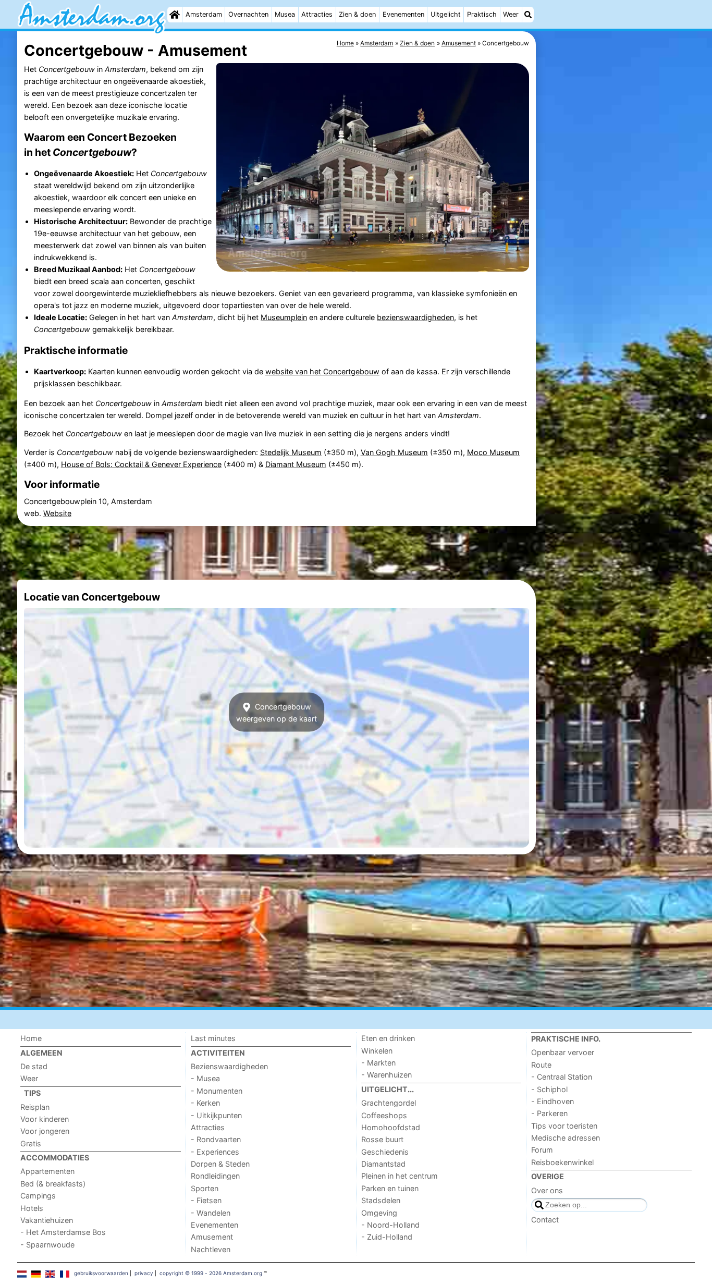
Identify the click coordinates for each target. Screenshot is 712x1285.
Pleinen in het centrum (399, 1175)
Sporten (204, 1188)
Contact (545, 1219)
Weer (511, 14)
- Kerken (205, 1102)
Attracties (317, 14)
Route (541, 1064)
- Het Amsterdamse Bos (63, 1232)
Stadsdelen (380, 1200)
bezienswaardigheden (415, 317)
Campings (38, 1195)
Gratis (30, 1143)
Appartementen (47, 1171)
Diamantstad (383, 1163)
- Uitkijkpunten (216, 1115)
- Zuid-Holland (386, 1236)
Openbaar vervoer (562, 1052)
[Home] (174, 14)
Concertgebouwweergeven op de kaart (276, 712)
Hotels (31, 1208)
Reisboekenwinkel (562, 1162)
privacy (143, 1273)
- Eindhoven (552, 1101)
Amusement (212, 1236)
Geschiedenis (385, 1151)
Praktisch (482, 14)
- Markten (378, 1062)
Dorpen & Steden (220, 1163)
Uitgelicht (446, 14)
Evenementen (403, 14)
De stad (33, 1066)
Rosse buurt (382, 1139)
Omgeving (379, 1212)
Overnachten (248, 14)
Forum (542, 1149)
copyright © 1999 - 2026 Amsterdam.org (210, 1273)
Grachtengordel (388, 1102)
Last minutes (213, 1038)
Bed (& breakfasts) (52, 1183)
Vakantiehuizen (46, 1220)
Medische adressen (565, 1137)
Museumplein (284, 317)
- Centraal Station (561, 1076)
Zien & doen (357, 14)
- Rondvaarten (216, 1139)
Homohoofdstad (390, 1127)
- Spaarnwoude (47, 1244)
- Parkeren (549, 1113)
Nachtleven (210, 1249)
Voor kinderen (44, 1119)
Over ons (547, 1190)
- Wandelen (210, 1212)
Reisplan (35, 1107)
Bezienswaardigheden (229, 1066)
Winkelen (376, 1050)
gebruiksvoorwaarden (101, 1273)
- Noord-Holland (390, 1224)
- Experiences (215, 1151)
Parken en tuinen (390, 1188)
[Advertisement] (616, 271)
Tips (32, 1092)
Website (57, 513)
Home (31, 1038)
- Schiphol (549, 1089)
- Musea (205, 1078)
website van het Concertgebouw (322, 371)
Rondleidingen (215, 1175)
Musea (285, 14)
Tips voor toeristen (564, 1125)
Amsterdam (204, 14)
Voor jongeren (44, 1131)
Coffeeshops (384, 1115)
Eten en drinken (388, 1038)
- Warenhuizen (386, 1074)
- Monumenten (216, 1090)
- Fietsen (206, 1200)
